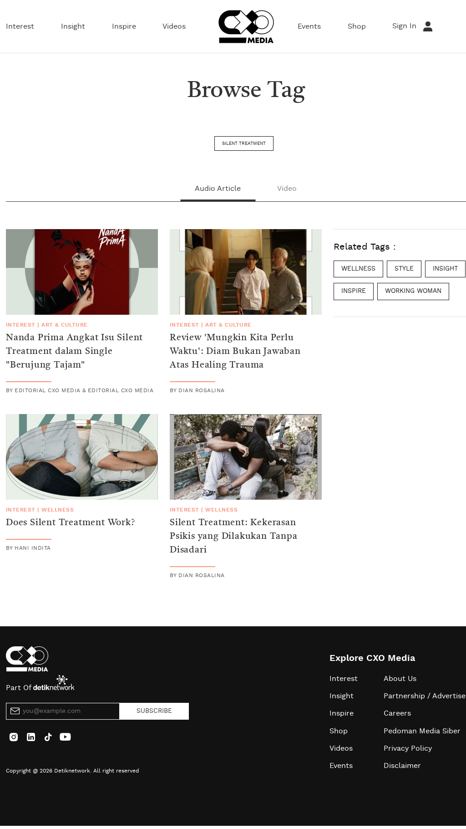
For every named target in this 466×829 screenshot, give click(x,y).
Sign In (405, 26)
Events (309, 26)
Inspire (124, 26)
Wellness (57, 509)
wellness (358, 269)
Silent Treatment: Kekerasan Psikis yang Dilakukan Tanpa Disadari (234, 536)
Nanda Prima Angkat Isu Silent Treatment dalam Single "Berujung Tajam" (74, 351)
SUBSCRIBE (154, 711)
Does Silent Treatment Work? (70, 522)
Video (287, 188)
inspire (353, 291)
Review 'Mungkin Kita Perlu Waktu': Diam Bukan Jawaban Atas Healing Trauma (235, 351)
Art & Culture (64, 325)
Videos (174, 26)
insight (445, 269)
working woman (413, 291)
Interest (20, 26)
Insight (73, 26)
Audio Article (218, 188)
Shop (357, 26)
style (404, 269)
